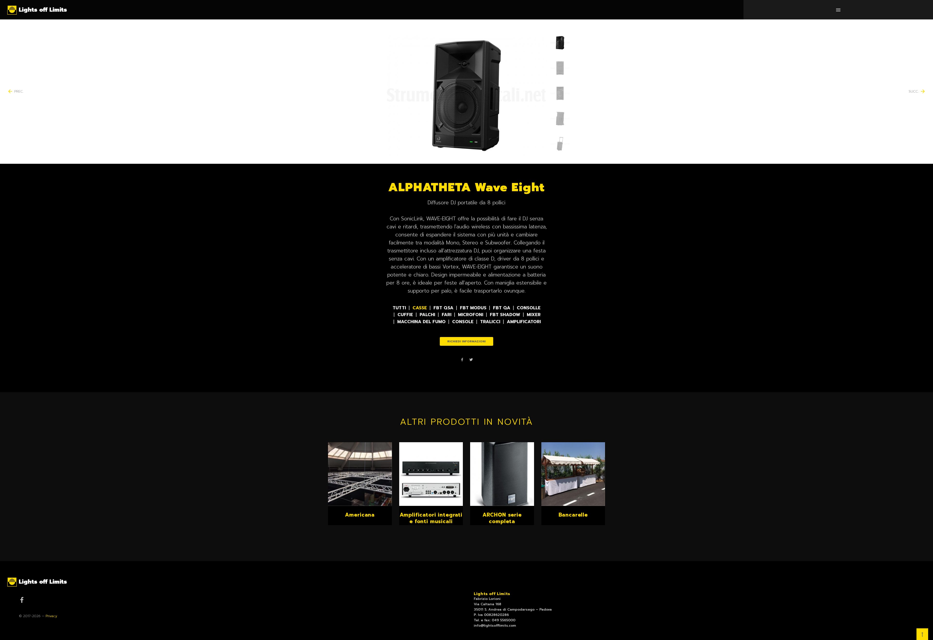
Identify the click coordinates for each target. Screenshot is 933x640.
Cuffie (405, 314)
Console (463, 321)
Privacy (51, 616)
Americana (360, 515)
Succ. (917, 91)
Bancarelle (573, 515)
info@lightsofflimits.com (495, 625)
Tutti (399, 307)
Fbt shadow (505, 314)
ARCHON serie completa (502, 518)
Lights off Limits (492, 594)
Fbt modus (473, 307)
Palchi (427, 314)
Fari (446, 314)
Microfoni (470, 314)
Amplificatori (524, 321)
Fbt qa (501, 307)
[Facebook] (462, 360)
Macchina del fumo (421, 321)
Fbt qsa (443, 307)
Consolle (529, 307)
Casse (420, 307)
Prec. (15, 91)
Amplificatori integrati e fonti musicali (431, 518)
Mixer (534, 314)
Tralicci (490, 321)
